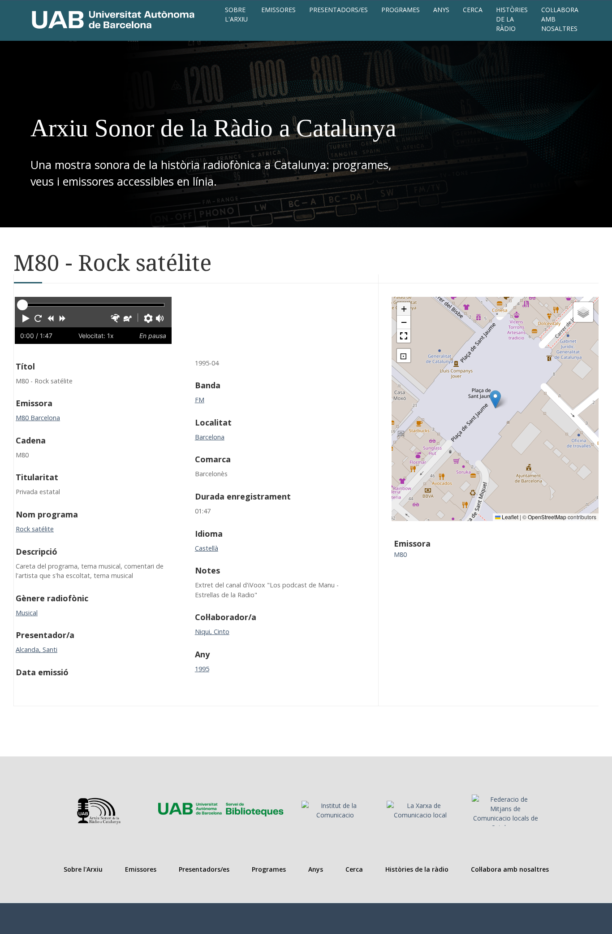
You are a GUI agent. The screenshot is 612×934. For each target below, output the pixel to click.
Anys (441, 9)
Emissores (278, 9)
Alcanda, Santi (36, 649)
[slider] (22, 305)
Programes (400, 9)
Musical (27, 612)
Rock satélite (35, 529)
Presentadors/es (338, 9)
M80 (400, 554)
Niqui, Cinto (212, 631)
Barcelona (209, 437)
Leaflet (509, 517)
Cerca (473, 9)
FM (199, 399)
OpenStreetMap (547, 517)
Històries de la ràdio (512, 19)
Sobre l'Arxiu (236, 14)
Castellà (206, 548)
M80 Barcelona (38, 417)
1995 (202, 669)
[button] (26, 318)
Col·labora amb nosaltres (559, 19)
